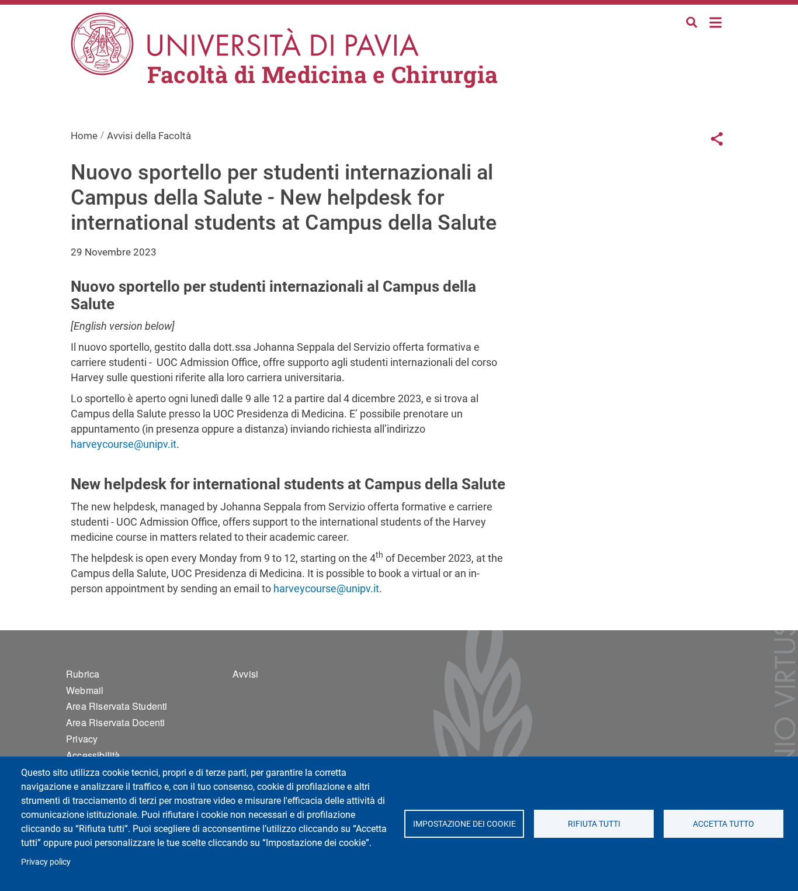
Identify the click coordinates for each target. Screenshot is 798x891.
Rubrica (82, 674)
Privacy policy (46, 861)
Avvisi (245, 674)
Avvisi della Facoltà (149, 135)
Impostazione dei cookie (463, 823)
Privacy (82, 738)
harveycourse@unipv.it (123, 444)
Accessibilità (93, 755)
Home (716, 21)
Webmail (84, 690)
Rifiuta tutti (594, 823)
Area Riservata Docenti (115, 722)
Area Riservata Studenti (117, 706)
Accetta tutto (723, 823)
